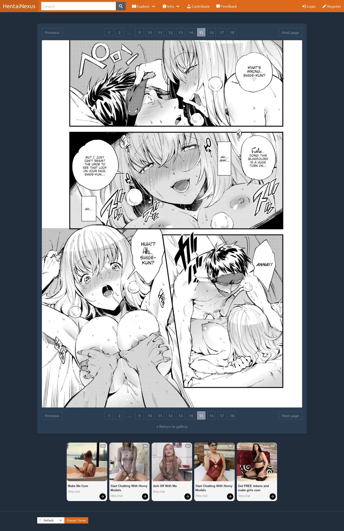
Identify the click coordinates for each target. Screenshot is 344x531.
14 (191, 32)
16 (211, 32)
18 (232, 32)
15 (201, 32)
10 (150, 32)
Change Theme (76, 520)
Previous (52, 32)
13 (181, 32)
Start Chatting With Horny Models (129, 488)
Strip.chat (74, 491)
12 (170, 32)
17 (222, 32)
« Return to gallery (172, 426)
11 (160, 32)
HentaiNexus (19, 6)
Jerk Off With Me (165, 486)
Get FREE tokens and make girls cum (254, 488)
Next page (290, 32)
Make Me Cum (78, 486)
